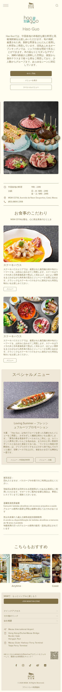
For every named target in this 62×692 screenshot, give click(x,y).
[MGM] (31, 5)
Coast (55, 586)
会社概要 (8, 620)
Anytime (16, 586)
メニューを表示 (31, 80)
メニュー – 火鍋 (45, 460)
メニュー (9, 289)
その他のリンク (11, 615)
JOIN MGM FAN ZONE (31, 601)
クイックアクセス (12, 610)
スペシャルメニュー (31, 87)
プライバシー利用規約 (31, 687)
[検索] (57, 5)
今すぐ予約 (31, 73)
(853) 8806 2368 (15, 201)
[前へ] (4, 137)
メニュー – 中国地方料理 (20, 460)
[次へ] (57, 137)
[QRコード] (54, 655)
